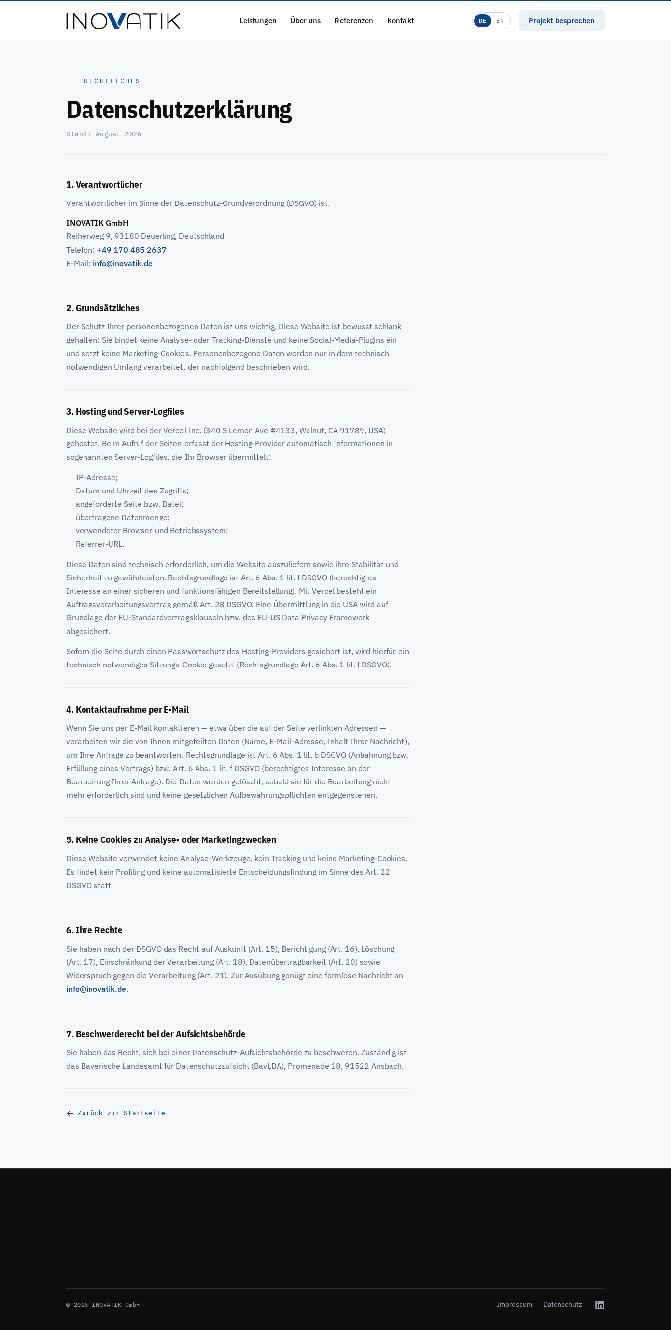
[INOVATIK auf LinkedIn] (600, 1305)
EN (499, 20)
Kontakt (400, 20)
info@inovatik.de (123, 263)
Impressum (514, 1304)
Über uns (305, 20)
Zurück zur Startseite (122, 1113)
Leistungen (258, 20)
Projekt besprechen (562, 20)
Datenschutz (562, 1304)
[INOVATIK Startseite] (123, 20)
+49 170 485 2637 (132, 250)
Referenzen (354, 20)
